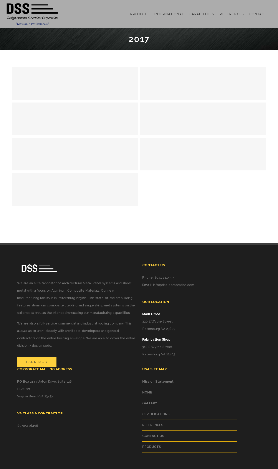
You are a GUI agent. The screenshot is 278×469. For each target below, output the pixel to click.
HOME (147, 392)
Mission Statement (158, 381)
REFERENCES (152, 425)
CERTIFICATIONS (156, 414)
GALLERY (149, 403)
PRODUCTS (151, 447)
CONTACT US (153, 436)
